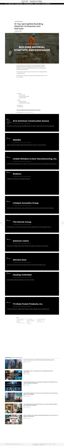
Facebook (26, 123)
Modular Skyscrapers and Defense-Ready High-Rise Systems (38, 359)
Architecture (11, 3)
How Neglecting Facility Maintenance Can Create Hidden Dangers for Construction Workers (40, 405)
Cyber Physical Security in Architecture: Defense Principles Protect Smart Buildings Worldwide (40, 382)
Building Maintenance (28, 3)
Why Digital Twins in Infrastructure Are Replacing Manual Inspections (38, 371)
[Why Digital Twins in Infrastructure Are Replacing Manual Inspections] (13, 375)
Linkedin (29, 123)
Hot (6, 3)
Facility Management (46, 3)
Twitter (22, 123)
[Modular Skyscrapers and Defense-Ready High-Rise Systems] (13, 364)
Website (19, 123)
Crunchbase (25, 112)
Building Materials (19, 3)
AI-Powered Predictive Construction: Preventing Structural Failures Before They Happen (40, 393)
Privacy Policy (41, 444)
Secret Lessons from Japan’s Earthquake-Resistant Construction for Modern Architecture (40, 416)
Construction (37, 3)
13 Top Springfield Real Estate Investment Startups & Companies (21, 320)
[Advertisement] (32, 12)
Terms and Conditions (36, 444)
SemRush (31, 112)
